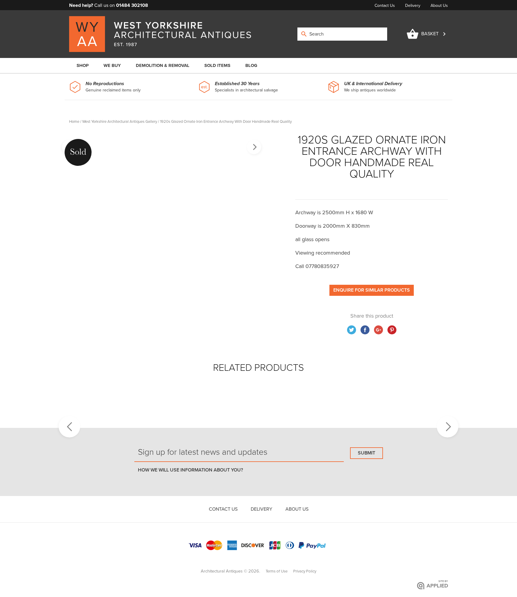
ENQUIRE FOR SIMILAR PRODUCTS (371, 290)
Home (74, 121)
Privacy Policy (304, 571)
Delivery (413, 5)
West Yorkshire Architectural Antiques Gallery (119, 121)
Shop (83, 65)
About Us (439, 5)
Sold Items (217, 65)
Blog (251, 65)
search (304, 34)
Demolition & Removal (162, 65)
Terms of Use (277, 571)
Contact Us (385, 5)
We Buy (112, 65)
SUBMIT (366, 453)
